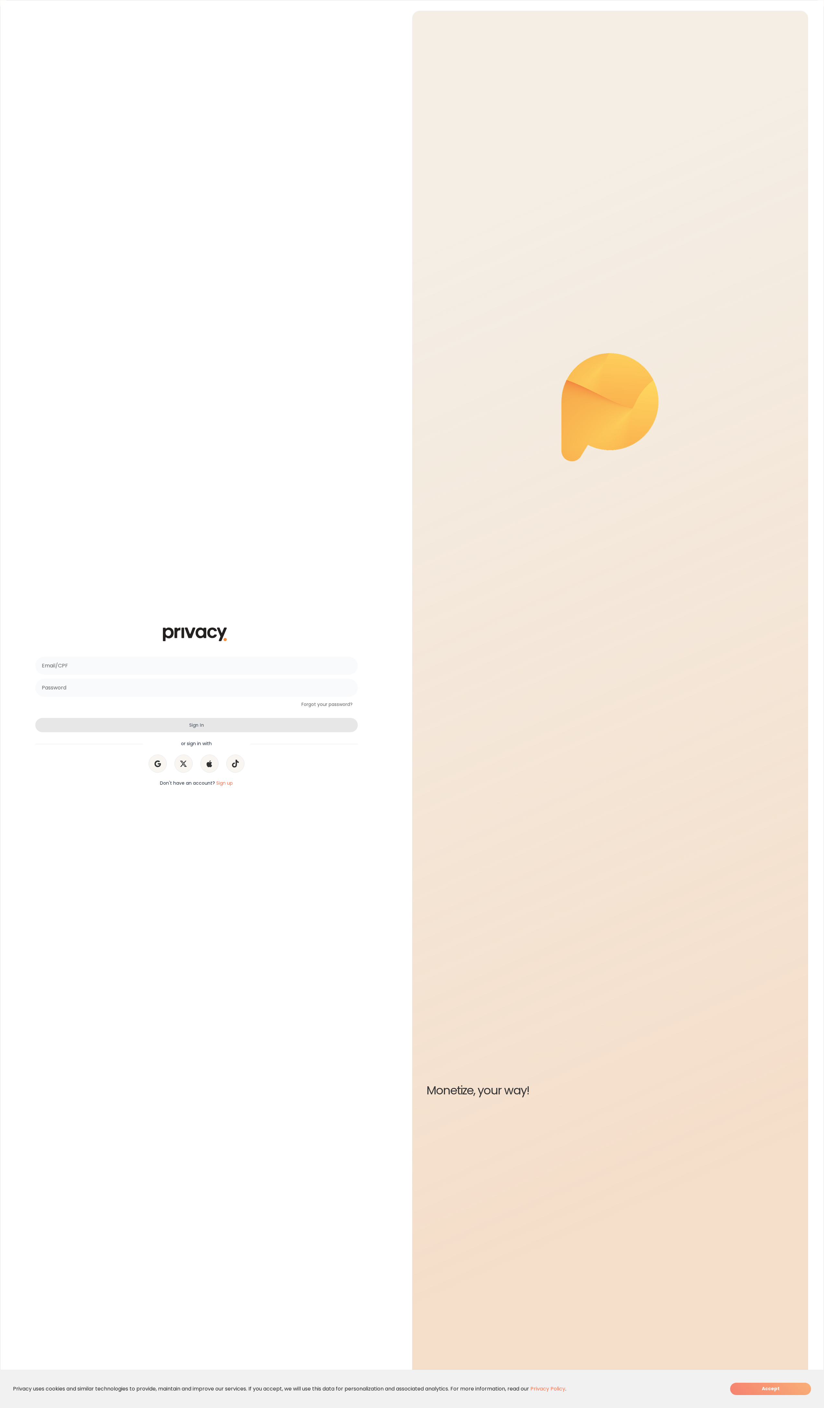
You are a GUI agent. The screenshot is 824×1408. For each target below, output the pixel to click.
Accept (771, 1388)
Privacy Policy (547, 1388)
